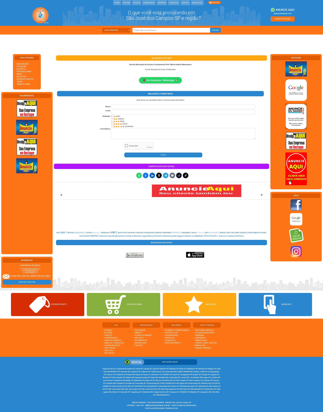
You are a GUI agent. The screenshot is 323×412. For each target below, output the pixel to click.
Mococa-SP (160, 380)
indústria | (176, 232)
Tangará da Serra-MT (161, 392)
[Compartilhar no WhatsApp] (139, 175)
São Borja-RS (203, 386)
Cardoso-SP (111, 374)
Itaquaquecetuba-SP (142, 377)
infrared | (158, 236)
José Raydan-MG (196, 377)
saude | (174, 236)
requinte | (159, 233)
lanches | (71, 233)
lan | (207, 233)
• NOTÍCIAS (107, 333)
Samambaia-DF (152, 386)
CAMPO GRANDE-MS (185, 372)
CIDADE (117, 3)
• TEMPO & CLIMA (23, 84)
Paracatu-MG (111, 383)
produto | (244, 233)
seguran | (181, 236)
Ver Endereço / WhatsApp (160, 80)
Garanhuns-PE (156, 374)
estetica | (150, 236)
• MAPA (19, 74)
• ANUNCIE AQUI (140, 343)
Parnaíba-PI (121, 383)
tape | (64, 232)
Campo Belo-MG (170, 372)
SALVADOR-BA (140, 386)
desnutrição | (214, 233)
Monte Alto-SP (170, 380)
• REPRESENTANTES (172, 343)
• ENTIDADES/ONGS (24, 72)
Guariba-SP (197, 374)
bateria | (188, 236)
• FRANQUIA (199, 335)
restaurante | (149, 233)
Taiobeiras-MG (148, 392)
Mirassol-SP (150, 380)
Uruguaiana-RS (205, 392)
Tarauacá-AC (174, 392)
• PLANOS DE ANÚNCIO (143, 335)
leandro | (130, 236)
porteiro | (122, 236)
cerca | (194, 233)
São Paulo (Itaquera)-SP (169, 389)
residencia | (166, 236)
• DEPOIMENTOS (140, 340)
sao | (58, 233)
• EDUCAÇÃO (21, 66)
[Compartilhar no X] (159, 175)
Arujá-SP (156, 369)
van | (114, 232)
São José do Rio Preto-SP (151, 389)
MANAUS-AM (120, 380)
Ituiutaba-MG (163, 377)
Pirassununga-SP (153, 383)
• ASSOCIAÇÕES (22, 64)
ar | (225, 236)
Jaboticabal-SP (174, 377)
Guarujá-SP (206, 374)
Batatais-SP (174, 369)
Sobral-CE (115, 392)
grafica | (223, 233)
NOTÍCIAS (126, 3)
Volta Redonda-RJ (162, 395)
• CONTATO (138, 345)
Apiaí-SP (139, 369)
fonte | (250, 233)
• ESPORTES (21, 69)
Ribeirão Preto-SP (207, 383)
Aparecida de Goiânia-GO (126, 369)
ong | (144, 236)
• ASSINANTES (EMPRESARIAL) (176, 330)
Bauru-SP (183, 369)
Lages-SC (207, 377)
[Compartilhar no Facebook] (145, 175)
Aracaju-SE (148, 369)
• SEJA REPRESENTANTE (204, 333)
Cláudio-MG (131, 374)
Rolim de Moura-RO (119, 386)
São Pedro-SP (185, 389)
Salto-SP (131, 386)
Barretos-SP (164, 369)
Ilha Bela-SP (107, 377)
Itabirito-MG (130, 377)
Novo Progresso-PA (196, 380)
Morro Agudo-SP (182, 380)
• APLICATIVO (108, 353)
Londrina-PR (216, 377)
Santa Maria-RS (164, 386)
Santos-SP (175, 386)
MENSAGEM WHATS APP (282, 14)
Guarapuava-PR (186, 374)
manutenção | (113, 236)
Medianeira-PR (139, 380)
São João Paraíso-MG (116, 389)
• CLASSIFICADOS (110, 338)
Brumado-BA (125, 372)
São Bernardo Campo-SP (189, 386)
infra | (125, 233)
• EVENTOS (107, 335)
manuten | (140, 233)
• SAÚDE (19, 82)
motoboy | (231, 236)
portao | (89, 233)
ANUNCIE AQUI (197, 3)
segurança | (80, 232)
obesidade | (167, 233)
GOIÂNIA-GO (167, 374)
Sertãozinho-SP (210, 389)
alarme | (256, 233)
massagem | (186, 233)
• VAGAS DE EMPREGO (112, 340)
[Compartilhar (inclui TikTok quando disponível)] (185, 175)
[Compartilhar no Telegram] (165, 175)
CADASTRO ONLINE (282, 19)
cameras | (132, 233)
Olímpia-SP (209, 380)
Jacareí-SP (185, 377)
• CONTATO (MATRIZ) (202, 348)
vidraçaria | (201, 233)
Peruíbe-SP (130, 383)
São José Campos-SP (133, 389)
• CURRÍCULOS (170, 340)
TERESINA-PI (185, 392)
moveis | (263, 233)
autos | (221, 236)
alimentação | (211, 235)
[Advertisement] (161, 42)
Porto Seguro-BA (181, 383)
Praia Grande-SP (194, 383)
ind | (233, 233)
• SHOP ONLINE (109, 348)
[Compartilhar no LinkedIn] (152, 175)
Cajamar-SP (146, 372)
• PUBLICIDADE (139, 330)
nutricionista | (84, 236)
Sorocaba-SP (125, 392)
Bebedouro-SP (192, 369)
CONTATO (185, 3)
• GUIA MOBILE (200, 338)
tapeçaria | (97, 233)
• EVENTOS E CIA (170, 333)
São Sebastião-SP (197, 389)
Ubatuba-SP (195, 392)
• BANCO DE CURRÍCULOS (113, 343)
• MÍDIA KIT (138, 333)
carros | (95, 235)
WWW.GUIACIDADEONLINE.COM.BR (157, 405)
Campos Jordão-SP (200, 372)
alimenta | (138, 236)
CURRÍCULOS (173, 3)
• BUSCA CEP (21, 77)
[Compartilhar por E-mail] (172, 175)
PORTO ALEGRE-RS (167, 383)
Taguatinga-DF (136, 392)
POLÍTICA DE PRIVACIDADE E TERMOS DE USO (161, 408)
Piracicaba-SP (141, 383)
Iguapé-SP (215, 374)
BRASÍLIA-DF (115, 372)
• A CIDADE (107, 330)
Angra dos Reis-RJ (109, 369)
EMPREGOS (162, 3)
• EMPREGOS (169, 338)
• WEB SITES (139, 338)
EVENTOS (136, 3)
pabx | (237, 233)
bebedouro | (106, 233)
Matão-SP (129, 380)
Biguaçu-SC (212, 369)
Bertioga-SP (203, 369)
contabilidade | (198, 236)
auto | (120, 233)
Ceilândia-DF (120, 374)
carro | (229, 233)
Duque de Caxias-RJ (143, 374)
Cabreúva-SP (136, 372)
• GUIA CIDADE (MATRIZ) (204, 330)
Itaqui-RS (154, 377)
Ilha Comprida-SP (119, 377)
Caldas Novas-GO (157, 372)
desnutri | (104, 236)
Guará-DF (176, 374)
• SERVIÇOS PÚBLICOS (25, 79)
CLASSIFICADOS (148, 3)
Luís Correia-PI (109, 380)
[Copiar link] (179, 175)
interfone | (240, 236)
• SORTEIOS (108, 350)
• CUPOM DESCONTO (111, 345)
